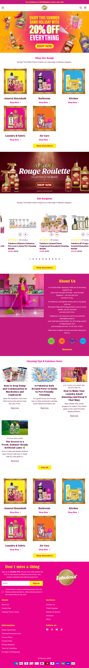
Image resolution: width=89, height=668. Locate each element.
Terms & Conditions (9, 648)
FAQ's (48, 619)
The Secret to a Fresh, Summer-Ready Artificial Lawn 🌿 (15, 444)
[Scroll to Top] (84, 656)
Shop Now (14, 102)
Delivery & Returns (53, 612)
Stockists (50, 615)
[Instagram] (52, 629)
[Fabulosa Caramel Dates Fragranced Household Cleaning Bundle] (54, 222)
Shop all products (44, 146)
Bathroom (44, 98)
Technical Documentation (11, 633)
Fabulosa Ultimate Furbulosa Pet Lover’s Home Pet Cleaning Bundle (22, 246)
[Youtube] (57, 629)
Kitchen (73, 98)
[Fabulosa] (44, 7)
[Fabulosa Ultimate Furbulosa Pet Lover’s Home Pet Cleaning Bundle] (22, 222)
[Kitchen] (73, 81)
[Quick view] (25, 234)
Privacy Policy (7, 637)
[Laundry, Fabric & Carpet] (15, 118)
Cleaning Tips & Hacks (10, 612)
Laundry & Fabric (15, 136)
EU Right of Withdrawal (11, 652)
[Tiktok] (61, 629)
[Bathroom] (44, 81)
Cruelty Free (6, 608)
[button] (85, 7)
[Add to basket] (20, 234)
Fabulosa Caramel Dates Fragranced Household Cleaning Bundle (54, 246)
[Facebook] (47, 629)
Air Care (44, 136)
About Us (5, 604)
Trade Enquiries (52, 608)
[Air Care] (44, 118)
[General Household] (15, 81)
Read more (67, 349)
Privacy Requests (8, 644)
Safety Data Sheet (9, 630)
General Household (15, 98)
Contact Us (50, 604)
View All (44, 467)
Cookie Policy (7, 641)
